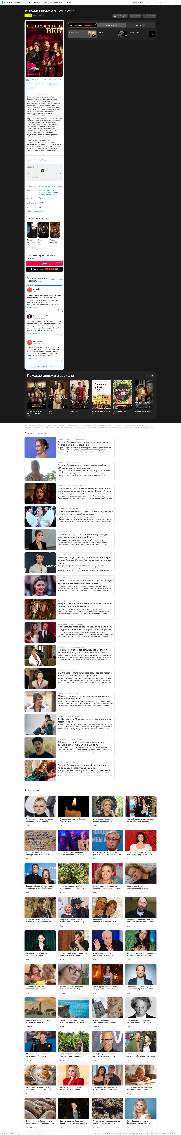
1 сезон (30, 240)
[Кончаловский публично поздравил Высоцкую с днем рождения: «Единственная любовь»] (107, 912)
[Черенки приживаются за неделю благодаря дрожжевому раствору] (73, 1046)
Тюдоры (51, 411)
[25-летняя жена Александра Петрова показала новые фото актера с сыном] (107, 1080)
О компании (10, 1133)
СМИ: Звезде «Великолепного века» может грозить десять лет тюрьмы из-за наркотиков (85, 674)
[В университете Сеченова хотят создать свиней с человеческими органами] (40, 1114)
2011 (27, 80)
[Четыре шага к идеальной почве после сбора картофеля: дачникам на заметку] (107, 1114)
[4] (39, 174)
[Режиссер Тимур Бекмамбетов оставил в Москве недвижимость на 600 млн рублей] (140, 912)
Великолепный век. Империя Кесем (35, 412)
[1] (29, 174)
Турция (42, 198)
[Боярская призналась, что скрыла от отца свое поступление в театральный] (40, 946)
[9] (57, 174)
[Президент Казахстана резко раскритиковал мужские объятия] (107, 845)
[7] (50, 174)
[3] (36, 174)
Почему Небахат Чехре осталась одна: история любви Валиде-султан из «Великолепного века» (82, 651)
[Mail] (3, 2)
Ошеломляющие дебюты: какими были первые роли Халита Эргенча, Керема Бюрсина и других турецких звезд (85, 560)
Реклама (18, 1133)
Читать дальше (32, 307)
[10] (60, 174)
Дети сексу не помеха (101, 411)
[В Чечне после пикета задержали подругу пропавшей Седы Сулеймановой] (73, 979)
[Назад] (147, 375)
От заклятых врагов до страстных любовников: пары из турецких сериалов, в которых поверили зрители (85, 628)
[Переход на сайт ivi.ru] (44, 263)
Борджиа (74, 411)
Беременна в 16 (119, 411)
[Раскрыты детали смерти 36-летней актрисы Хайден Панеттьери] (73, 1080)
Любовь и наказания (143, 411)
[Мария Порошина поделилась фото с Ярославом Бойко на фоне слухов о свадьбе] (73, 845)
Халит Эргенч (44, 190)
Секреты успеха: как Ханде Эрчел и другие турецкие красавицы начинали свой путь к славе (85, 582)
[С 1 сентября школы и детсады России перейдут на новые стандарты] (140, 1080)
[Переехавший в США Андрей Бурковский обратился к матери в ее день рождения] (140, 979)
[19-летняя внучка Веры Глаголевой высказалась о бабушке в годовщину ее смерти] (40, 979)
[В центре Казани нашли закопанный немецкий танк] (107, 1013)
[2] (32, 174)
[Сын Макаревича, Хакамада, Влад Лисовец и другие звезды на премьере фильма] (73, 1114)
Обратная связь (172, 1133)
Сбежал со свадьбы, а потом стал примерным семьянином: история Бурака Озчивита (82, 743)
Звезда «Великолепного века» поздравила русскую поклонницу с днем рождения (84, 443)
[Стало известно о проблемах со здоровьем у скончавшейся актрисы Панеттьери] (40, 811)
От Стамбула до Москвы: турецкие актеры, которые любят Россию (85, 720)
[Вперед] (152, 375)
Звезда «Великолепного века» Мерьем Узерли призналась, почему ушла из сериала (82, 766)
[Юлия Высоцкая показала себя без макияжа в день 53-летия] (140, 1114)
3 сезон (53, 240)
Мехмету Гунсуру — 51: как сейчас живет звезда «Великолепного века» (83, 697)
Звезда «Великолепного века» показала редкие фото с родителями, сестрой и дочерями (85, 512)
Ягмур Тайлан (55, 186)
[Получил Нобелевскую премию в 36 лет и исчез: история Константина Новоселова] (73, 946)
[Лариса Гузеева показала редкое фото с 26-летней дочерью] (140, 811)
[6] (46, 174)
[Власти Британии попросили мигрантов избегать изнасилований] (40, 1013)
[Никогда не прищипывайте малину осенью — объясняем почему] (73, 879)
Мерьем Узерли (52, 192)
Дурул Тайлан (44, 186)
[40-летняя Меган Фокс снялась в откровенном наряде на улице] (140, 946)
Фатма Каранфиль (46, 194)
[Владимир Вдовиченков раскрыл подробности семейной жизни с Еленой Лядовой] (40, 879)
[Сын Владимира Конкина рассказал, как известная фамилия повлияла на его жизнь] (107, 946)
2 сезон (41, 240)
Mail (3, 1133)
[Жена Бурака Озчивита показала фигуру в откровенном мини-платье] (107, 979)
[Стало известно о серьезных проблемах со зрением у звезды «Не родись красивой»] (107, 879)
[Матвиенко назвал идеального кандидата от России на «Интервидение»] (40, 1046)
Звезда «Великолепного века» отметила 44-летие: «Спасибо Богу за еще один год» (84, 466)
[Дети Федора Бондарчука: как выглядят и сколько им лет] (107, 1046)
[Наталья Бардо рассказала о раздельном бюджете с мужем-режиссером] (140, 1046)
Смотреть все (56, 280)
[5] (43, 174)
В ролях (29, 190)
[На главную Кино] (8, 2)
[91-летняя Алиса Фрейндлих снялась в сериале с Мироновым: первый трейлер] (40, 912)
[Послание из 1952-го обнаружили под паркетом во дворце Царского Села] (40, 845)
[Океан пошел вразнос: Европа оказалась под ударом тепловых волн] (73, 1013)
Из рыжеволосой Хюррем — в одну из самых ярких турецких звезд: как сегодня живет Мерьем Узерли (85, 489)
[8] (53, 174)
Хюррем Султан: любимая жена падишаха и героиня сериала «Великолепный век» (85, 605)
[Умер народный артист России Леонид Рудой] (73, 811)
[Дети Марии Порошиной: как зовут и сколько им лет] (107, 811)
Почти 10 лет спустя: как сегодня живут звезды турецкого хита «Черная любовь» (82, 535)
